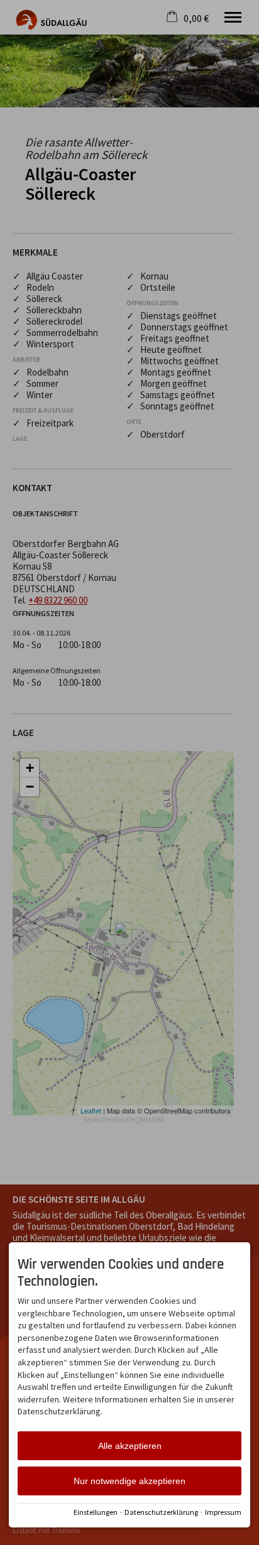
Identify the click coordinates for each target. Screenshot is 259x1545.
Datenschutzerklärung (161, 1512)
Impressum (223, 1512)
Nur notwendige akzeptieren (129, 1481)
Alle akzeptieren (130, 1446)
